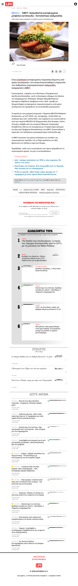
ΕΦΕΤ (43, 190)
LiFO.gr (28, 180)
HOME (13, 8)
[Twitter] (66, 58)
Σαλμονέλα (50, 190)
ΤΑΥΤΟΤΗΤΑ (39, 557)
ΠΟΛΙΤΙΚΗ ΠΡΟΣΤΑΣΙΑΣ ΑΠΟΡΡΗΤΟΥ (44, 216)
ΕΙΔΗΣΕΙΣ (19, 8)
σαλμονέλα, (50, 85)
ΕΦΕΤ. (28, 88)
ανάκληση (22, 80)
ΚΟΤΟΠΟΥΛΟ (60, 190)
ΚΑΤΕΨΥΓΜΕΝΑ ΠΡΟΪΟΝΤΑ (28, 193)
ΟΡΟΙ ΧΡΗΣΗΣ (28, 216)
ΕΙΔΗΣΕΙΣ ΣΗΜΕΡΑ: (21, 156)
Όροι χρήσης (21, 575)
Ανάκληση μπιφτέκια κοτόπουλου (49, 193)
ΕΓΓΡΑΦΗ (54, 213)
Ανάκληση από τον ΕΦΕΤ (31, 190)
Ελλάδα (25, 8)
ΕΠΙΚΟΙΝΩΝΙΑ (39, 559)
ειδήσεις (17, 182)
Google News (38, 180)
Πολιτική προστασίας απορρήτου (37, 575)
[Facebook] (63, 58)
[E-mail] (60, 71)
